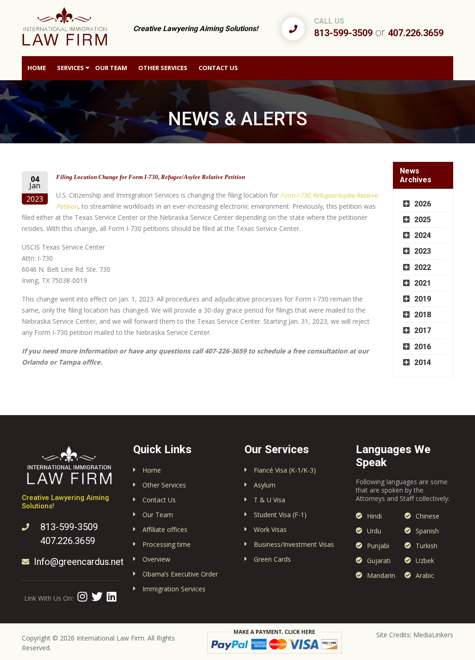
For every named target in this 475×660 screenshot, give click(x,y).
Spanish (427, 530)
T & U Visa (269, 499)
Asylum (265, 485)
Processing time (166, 544)
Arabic (425, 575)
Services (70, 68)
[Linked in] (111, 596)
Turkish (426, 545)
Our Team (111, 68)
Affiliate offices (164, 529)
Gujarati (379, 560)
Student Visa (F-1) (280, 514)
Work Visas (270, 529)
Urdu (374, 530)
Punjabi (378, 545)
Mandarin (381, 575)
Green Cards (272, 559)
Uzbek (425, 560)
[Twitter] (97, 596)
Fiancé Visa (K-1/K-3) (285, 470)
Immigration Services (173, 588)
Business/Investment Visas (294, 544)
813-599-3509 (343, 32)
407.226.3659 (415, 32)
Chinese (427, 516)
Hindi (374, 516)
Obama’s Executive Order (180, 574)
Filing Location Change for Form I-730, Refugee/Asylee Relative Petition (150, 176)
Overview (156, 559)
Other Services (162, 68)
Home (36, 68)
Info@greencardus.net (79, 561)
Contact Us (218, 68)
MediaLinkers (433, 634)
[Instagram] (82, 596)
